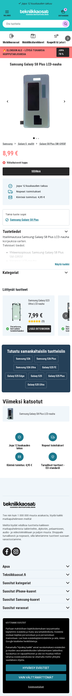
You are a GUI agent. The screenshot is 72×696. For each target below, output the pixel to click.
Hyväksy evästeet (36, 668)
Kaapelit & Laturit (56, 42)
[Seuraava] (68, 38)
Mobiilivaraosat (11, 42)
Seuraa (36, 171)
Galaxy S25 (36, 376)
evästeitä (21, 631)
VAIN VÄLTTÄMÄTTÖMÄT (36, 677)
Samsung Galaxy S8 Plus (24, 219)
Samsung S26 (23, 358)
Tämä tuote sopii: (15, 214)
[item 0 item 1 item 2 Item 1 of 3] (36, 101)
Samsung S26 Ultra (26, 367)
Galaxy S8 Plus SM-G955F (52, 143)
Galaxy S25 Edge (15, 376)
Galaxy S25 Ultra (36, 384)
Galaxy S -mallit (25, 143)
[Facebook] (7, 551)
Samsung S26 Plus (46, 358)
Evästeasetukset (36, 686)
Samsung (8, 143)
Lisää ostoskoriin (39, 328)
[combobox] (36, 24)
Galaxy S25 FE (49, 367)
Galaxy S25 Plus (56, 376)
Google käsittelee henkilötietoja (21, 641)
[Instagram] (16, 551)
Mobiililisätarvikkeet (33, 42)
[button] (36, 231)
